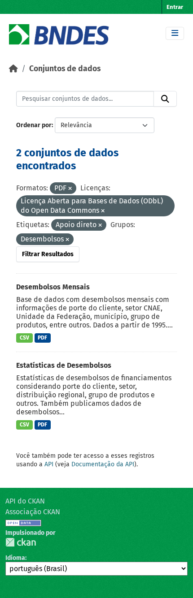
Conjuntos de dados (65, 68)
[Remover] (70, 189)
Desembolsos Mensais (53, 287)
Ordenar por (34, 125)
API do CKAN (25, 501)
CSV (24, 338)
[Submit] (165, 99)
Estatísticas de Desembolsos (63, 365)
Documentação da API (102, 464)
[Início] (13, 68)
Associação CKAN (32, 512)
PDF (42, 338)
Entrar (175, 7)
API (48, 464)
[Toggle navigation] (175, 33)
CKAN (20, 542)
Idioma (15, 558)
